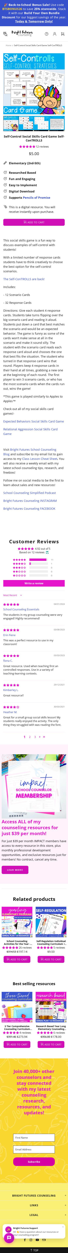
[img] (11, 604)
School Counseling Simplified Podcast (29, 493)
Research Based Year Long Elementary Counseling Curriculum (51, 1027)
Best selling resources (34, 983)
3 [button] (35, 737)
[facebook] (25, 1239)
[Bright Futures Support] (9, 1238)
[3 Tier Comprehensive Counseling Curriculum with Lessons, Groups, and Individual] (17, 1007)
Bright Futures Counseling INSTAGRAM (30, 501)
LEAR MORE (15, 869)
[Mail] (44, 1239)
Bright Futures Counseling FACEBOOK (29, 509)
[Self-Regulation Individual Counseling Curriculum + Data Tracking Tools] (51, 922)
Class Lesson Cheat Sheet (39, 459)
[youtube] (37, 1239)
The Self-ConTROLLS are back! (24, 279)
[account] (55, 34)
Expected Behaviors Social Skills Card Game (33, 421)
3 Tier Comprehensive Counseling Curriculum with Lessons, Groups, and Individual (17, 1027)
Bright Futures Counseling (22, 33)
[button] (27, 146)
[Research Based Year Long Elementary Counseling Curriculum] (51, 1007)
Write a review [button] (34, 583)
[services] (47, 34)
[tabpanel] (17, 938)
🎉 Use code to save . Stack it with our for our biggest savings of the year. (34, 13)
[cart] (63, 34)
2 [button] (30, 737)
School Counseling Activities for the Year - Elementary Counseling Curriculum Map (17, 942)
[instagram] (31, 1239)
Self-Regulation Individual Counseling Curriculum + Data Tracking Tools (51, 942)
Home (8, 45)
